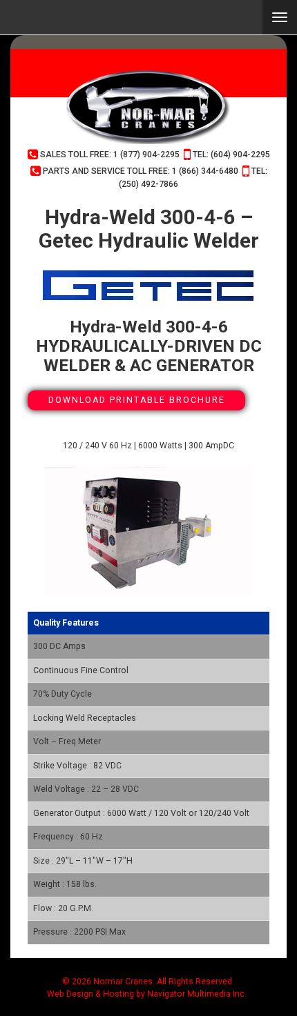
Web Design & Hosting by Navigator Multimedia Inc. (147, 994)
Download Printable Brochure (136, 400)
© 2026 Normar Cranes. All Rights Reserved (147, 981)
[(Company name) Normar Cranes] (148, 107)
